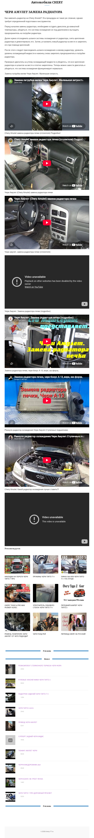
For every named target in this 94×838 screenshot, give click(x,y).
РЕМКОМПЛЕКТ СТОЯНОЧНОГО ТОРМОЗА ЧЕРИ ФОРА (39, 665)
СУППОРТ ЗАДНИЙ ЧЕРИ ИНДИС (31, 736)
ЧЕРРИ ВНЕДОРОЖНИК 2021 (29, 765)
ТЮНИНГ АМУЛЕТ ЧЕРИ (27, 750)
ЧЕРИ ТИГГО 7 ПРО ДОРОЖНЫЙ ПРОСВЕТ (35, 793)
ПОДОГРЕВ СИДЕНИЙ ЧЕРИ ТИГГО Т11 (33, 694)
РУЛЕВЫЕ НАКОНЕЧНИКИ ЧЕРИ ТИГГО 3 (34, 680)
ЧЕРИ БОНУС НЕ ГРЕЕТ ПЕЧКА (30, 779)
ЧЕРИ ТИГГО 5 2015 (25, 708)
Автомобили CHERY (47, 2)
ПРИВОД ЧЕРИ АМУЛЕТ (27, 722)
